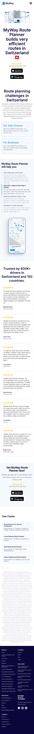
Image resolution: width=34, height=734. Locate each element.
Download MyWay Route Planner (8, 655)
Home (3, 652)
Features (4, 663)
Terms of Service (6, 724)
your (23, 477)
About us (4, 716)
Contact (4, 726)
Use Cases (4, 658)
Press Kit (4, 707)
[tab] (17, 177)
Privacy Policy (5, 721)
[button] (30, 3)
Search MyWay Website (8, 710)
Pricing (3, 661)
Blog (3, 705)
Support (4, 702)
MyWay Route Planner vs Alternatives (8, 666)
